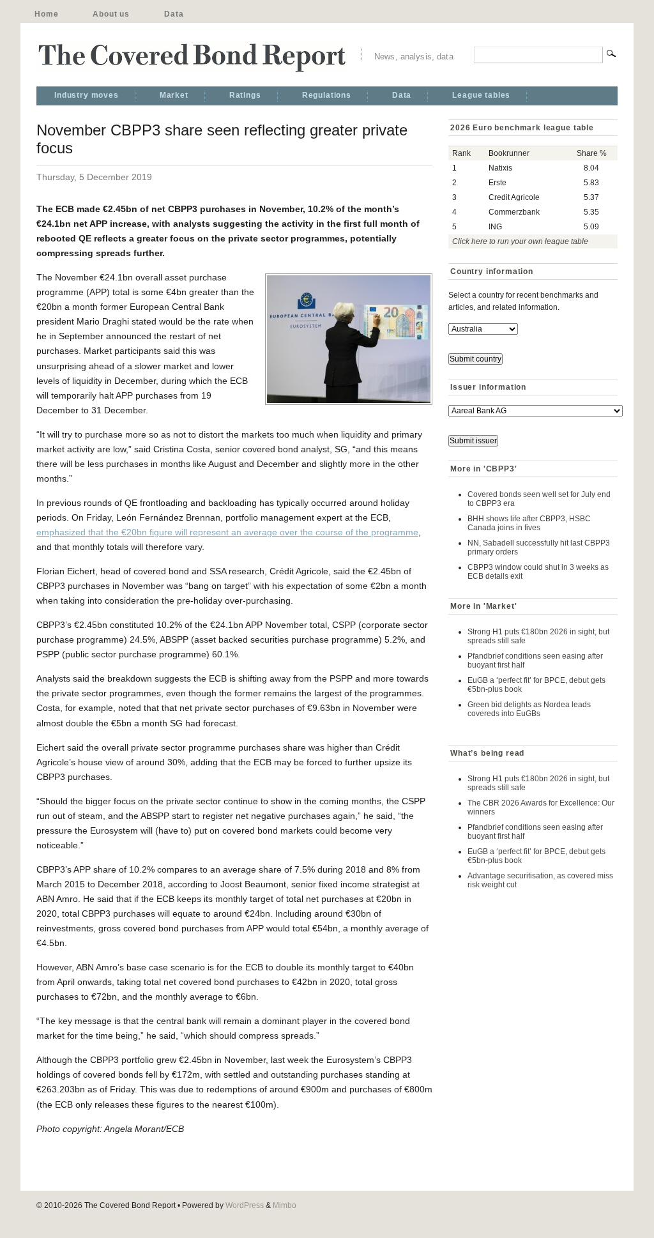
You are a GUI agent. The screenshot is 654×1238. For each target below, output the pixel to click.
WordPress (244, 1205)
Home (46, 14)
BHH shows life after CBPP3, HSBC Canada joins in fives (529, 523)
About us (111, 14)
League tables (481, 95)
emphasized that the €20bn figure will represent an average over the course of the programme (227, 532)
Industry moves (86, 95)
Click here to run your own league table (520, 241)
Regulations (326, 95)
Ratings (245, 95)
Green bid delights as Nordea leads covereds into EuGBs (529, 709)
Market (174, 95)
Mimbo (284, 1205)
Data (173, 14)
